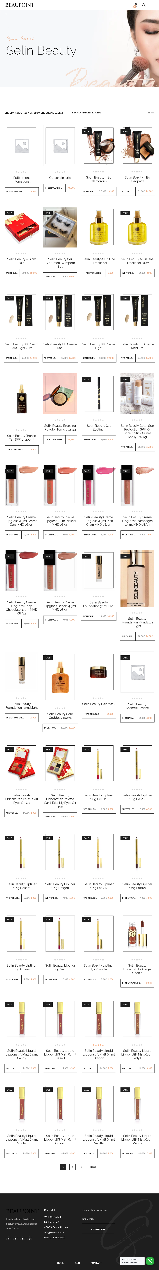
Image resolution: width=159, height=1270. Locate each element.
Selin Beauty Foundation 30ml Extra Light (137, 622)
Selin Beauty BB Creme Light (99, 346)
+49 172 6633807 (55, 1237)
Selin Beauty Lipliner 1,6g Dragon (60, 886)
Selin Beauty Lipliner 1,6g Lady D (99, 886)
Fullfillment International (21, 179)
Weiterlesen (90, 191)
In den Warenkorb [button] (16, 191)
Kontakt (96, 1263)
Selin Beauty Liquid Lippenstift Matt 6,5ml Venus (137, 1139)
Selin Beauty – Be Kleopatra (137, 179)
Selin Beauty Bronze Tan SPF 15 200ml (21, 437)
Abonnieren (98, 1229)
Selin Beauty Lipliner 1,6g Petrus (137, 886)
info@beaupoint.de (54, 1232)
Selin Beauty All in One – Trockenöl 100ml (137, 261)
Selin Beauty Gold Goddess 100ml (60, 716)
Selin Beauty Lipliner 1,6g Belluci (99, 797)
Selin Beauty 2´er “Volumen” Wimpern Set (60, 262)
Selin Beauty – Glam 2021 (21, 261)
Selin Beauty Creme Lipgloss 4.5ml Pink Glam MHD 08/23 (98, 520)
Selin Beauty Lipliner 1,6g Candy (137, 797)
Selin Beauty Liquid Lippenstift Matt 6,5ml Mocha (22, 1139)
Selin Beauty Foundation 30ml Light (21, 705)
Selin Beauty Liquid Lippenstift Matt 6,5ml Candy (22, 1054)
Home (60, 1263)
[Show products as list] (152, 113)
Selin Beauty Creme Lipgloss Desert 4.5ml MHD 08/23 (60, 606)
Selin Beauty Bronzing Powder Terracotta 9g (60, 427)
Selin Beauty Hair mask (98, 704)
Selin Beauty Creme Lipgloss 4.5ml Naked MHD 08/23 (60, 520)
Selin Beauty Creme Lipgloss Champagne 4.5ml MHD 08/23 (137, 520)
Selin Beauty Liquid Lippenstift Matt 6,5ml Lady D (137, 1054)
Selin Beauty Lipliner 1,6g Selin (60, 967)
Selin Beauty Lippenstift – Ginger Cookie (137, 969)
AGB (77, 1263)
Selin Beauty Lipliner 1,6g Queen (21, 967)
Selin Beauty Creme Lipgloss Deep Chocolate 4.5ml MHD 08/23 (21, 607)
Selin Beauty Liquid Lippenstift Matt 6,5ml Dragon (99, 1054)
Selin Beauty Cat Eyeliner (99, 427)
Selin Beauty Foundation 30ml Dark (98, 604)
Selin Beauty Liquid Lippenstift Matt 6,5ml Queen (60, 1139)
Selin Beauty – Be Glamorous (98, 179)
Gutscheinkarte (60, 178)
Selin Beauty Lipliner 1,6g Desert (21, 886)
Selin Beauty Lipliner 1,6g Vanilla (99, 967)
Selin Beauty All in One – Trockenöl (99, 261)
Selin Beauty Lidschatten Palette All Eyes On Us (21, 799)
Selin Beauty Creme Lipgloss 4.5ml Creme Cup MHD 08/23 (21, 520)
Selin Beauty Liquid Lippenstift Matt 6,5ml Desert (60, 1054)
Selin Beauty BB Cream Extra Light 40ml (21, 346)
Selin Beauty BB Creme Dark (60, 346)
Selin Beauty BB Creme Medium (137, 346)
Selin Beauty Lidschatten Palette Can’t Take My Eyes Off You (60, 800)
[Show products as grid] (148, 113)
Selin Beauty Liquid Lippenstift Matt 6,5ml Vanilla (99, 1139)
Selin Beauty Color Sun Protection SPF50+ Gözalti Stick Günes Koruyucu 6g (137, 431)
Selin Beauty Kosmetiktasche (137, 706)
